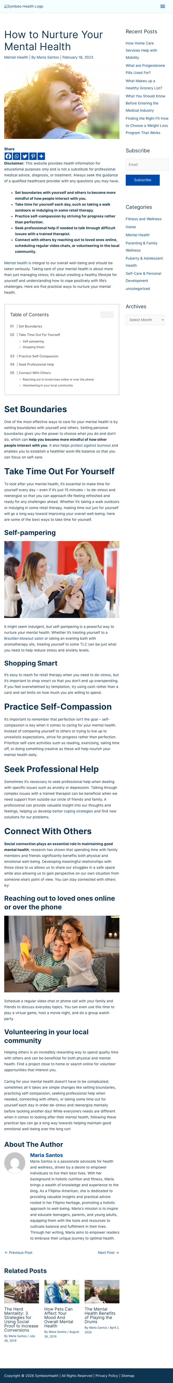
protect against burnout (91, 445)
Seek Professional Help (36, 364)
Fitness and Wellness (144, 219)
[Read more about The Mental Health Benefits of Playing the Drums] (102, 1291)
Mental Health (16, 57)
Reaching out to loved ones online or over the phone (58, 379)
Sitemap (127, 1376)
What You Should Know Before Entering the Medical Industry (145, 103)
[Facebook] (8, 156)
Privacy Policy (107, 1376)
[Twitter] (24, 156)
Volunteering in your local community (48, 385)
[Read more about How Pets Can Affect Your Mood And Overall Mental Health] (61, 1291)
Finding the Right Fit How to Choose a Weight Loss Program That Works (147, 125)
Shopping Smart (34, 347)
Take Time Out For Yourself (39, 335)
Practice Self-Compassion (38, 356)
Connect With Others (35, 373)
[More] (41, 156)
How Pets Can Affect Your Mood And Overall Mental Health (58, 1317)
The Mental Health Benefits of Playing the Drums (100, 1315)
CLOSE (107, 315)
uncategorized (138, 289)
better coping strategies (73, 811)
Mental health (15, 263)
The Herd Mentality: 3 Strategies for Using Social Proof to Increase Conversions (21, 1320)
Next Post (108, 1252)
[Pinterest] (33, 156)
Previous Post (18, 1252)
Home (131, 227)
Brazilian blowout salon (23, 638)
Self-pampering (33, 341)
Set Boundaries (30, 326)
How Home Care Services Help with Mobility (141, 50)
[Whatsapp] (16, 156)
